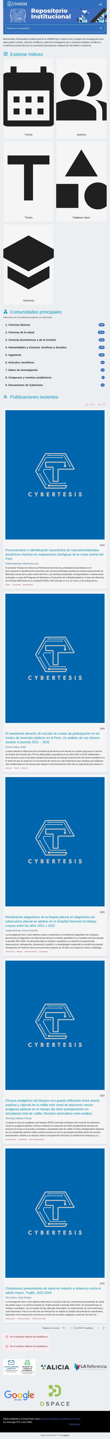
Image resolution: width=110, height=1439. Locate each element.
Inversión (8, 768)
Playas (7, 585)
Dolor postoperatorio (36, 1139)
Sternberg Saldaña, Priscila (18, 1118)
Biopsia (19, 952)
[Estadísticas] (100, 4)
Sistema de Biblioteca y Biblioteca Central (60, 1419)
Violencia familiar (23, 1319)
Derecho (25, 768)
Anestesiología (10, 1139)
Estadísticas (74, 1424)
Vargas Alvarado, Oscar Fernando (21, 930)
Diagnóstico (43, 952)
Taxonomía (17, 585)
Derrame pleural (31, 952)
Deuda (16, 768)
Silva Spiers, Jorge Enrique (18, 1297)
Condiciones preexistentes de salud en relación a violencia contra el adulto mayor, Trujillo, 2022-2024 (53, 1290)
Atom (91, 404)
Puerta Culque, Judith (15, 747)
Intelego (66, 1435)
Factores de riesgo (39, 1319)
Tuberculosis (10, 952)
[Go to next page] (104, 1328)
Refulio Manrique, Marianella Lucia (22, 563)
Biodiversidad (28, 585)
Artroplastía (23, 1139)
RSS (104, 404)
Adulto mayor (10, 1319)
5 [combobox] (63, 1328)
